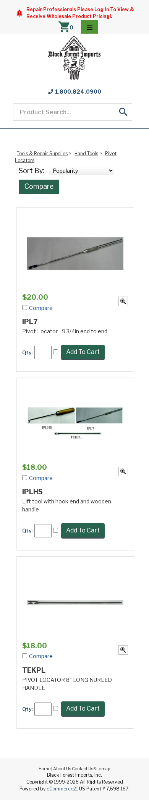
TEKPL (33, 670)
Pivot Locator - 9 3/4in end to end (64, 331)
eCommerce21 (62, 789)
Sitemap (101, 768)
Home (44, 768)
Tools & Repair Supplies (42, 153)
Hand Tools (86, 153)
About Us (62, 768)
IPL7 (29, 322)
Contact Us (82, 768)
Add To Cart (83, 351)
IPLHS (32, 492)
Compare (38, 186)
